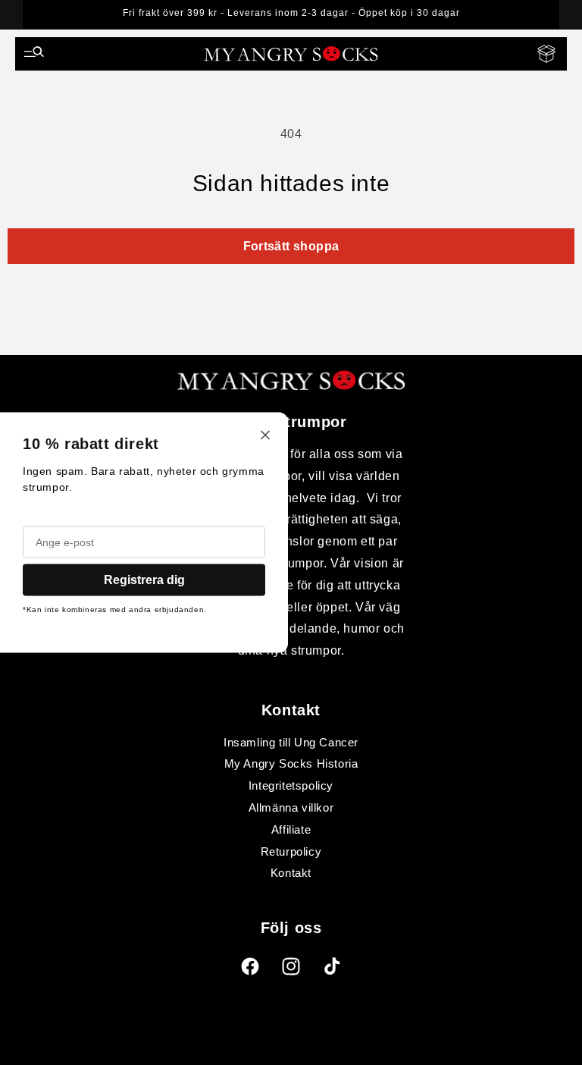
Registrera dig (144, 579)
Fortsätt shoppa (291, 246)
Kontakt (291, 872)
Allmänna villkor (291, 807)
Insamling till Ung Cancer (291, 742)
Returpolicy (291, 851)
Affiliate (291, 829)
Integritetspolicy (291, 785)
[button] (34, 54)
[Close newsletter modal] (265, 436)
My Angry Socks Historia (291, 763)
